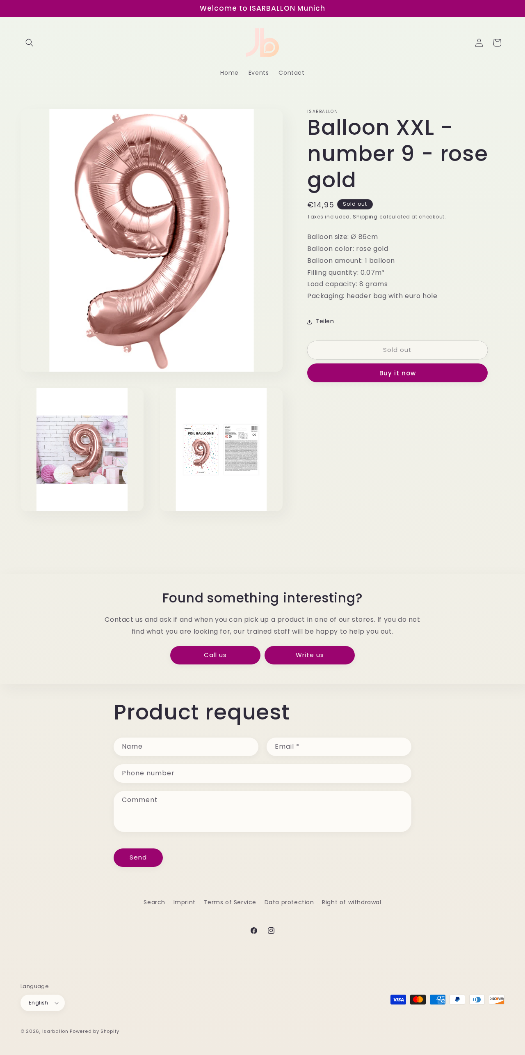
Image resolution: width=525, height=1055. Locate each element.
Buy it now (397, 373)
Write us (310, 654)
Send (138, 857)
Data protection (289, 902)
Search (154, 902)
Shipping (365, 216)
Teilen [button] (324, 321)
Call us (215, 654)
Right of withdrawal (351, 902)
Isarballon (55, 1031)
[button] (30, 43)
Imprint (184, 902)
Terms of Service (229, 902)
